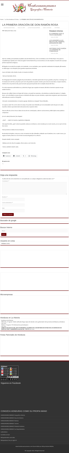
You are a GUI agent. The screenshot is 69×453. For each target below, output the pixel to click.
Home (1, 19)
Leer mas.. (3, 323)
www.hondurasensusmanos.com (24, 446)
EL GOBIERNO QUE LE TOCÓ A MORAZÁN (56, 34)
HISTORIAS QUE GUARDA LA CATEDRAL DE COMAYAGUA (57, 50)
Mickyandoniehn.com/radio (8, 437)
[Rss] (34, 448)
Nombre (4, 197)
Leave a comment (47, 27)
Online (5, 243)
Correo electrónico (7, 202)
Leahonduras (4, 432)
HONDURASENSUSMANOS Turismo (10, 423)
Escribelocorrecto (5, 434)
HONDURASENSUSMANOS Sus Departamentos (13, 429)
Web (3, 208)
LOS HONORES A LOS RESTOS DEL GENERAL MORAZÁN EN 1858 (57, 42)
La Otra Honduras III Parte (12, 19)
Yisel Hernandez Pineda (9, 27)
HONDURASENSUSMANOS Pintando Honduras (12, 426)
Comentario (5, 181)
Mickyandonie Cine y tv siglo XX (9, 440)
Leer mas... (32, 329)
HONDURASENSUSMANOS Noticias (10, 420)
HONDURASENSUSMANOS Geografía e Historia (13, 415)
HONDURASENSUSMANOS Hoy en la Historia (12, 418)
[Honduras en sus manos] (34, 7)
